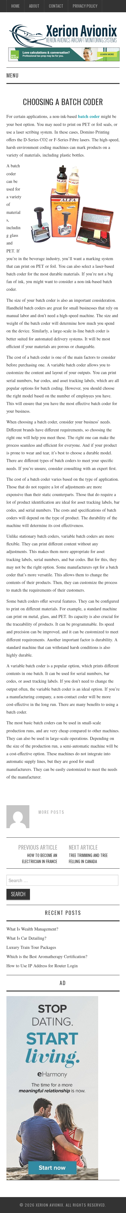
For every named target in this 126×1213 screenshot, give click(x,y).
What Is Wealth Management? (32, 929)
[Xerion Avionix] (63, 35)
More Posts (52, 812)
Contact (56, 6)
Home (15, 6)
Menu (12, 75)
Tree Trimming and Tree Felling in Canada (88, 858)
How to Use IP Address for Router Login (42, 966)
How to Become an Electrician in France (39, 858)
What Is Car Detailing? (26, 938)
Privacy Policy (85, 6)
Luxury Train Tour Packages (31, 947)
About (34, 6)
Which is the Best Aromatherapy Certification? (46, 956)
